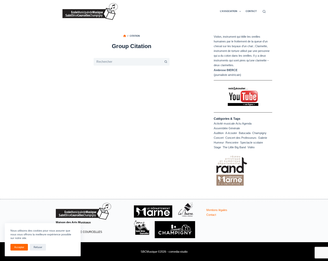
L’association (228, 11)
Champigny (259, 133)
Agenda (247, 123)
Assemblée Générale (227, 128)
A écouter (231, 133)
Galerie (262, 137)
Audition (219, 133)
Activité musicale (224, 123)
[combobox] (128, 62)
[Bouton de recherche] (166, 62)
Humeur (219, 142)
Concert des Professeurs (240, 137)
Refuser (38, 247)
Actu (238, 123)
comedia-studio (178, 251)
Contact (251, 11)
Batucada (245, 133)
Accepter (19, 247)
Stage (217, 147)
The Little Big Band (234, 147)
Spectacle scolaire (251, 142)
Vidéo (251, 147)
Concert (219, 137)
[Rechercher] (264, 11)
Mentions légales (216, 210)
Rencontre (232, 142)
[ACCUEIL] (124, 36)
